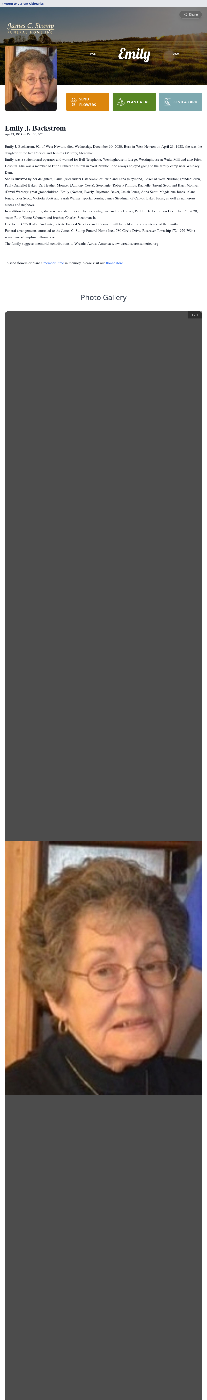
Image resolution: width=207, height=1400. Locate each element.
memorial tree (53, 262)
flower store (114, 262)
